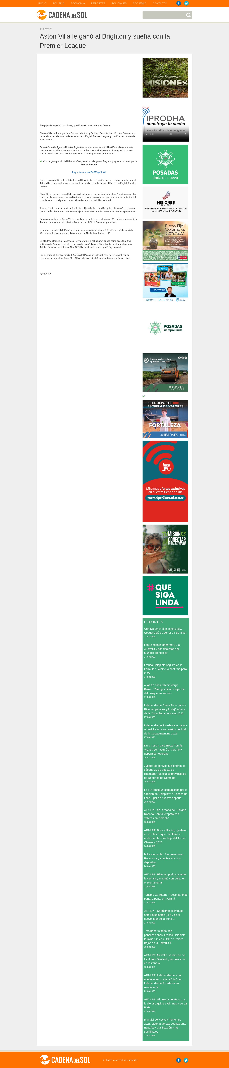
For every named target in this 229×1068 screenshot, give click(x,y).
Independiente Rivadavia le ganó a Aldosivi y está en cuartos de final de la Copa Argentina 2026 (165, 729)
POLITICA (58, 3)
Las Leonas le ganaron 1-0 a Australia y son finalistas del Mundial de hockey (162, 648)
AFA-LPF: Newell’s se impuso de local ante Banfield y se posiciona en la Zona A (165, 959)
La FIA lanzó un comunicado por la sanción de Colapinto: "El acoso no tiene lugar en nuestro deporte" (165, 793)
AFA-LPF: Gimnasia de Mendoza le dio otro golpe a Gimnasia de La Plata (165, 1003)
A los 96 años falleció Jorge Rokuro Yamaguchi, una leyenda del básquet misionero (164, 689)
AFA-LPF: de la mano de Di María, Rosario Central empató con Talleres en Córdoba (165, 814)
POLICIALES (119, 3)
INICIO (42, 3)
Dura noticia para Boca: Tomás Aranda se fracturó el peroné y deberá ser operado (163, 749)
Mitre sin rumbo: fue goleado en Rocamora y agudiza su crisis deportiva (164, 858)
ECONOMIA (78, 3)
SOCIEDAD (139, 3)
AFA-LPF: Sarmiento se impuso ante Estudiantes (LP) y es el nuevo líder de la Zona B (163, 914)
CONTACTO (160, 3)
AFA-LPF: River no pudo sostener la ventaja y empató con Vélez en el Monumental (165, 878)
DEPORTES (98, 3)
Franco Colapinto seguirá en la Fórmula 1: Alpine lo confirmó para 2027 (165, 669)
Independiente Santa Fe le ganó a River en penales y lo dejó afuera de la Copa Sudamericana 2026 (165, 709)
